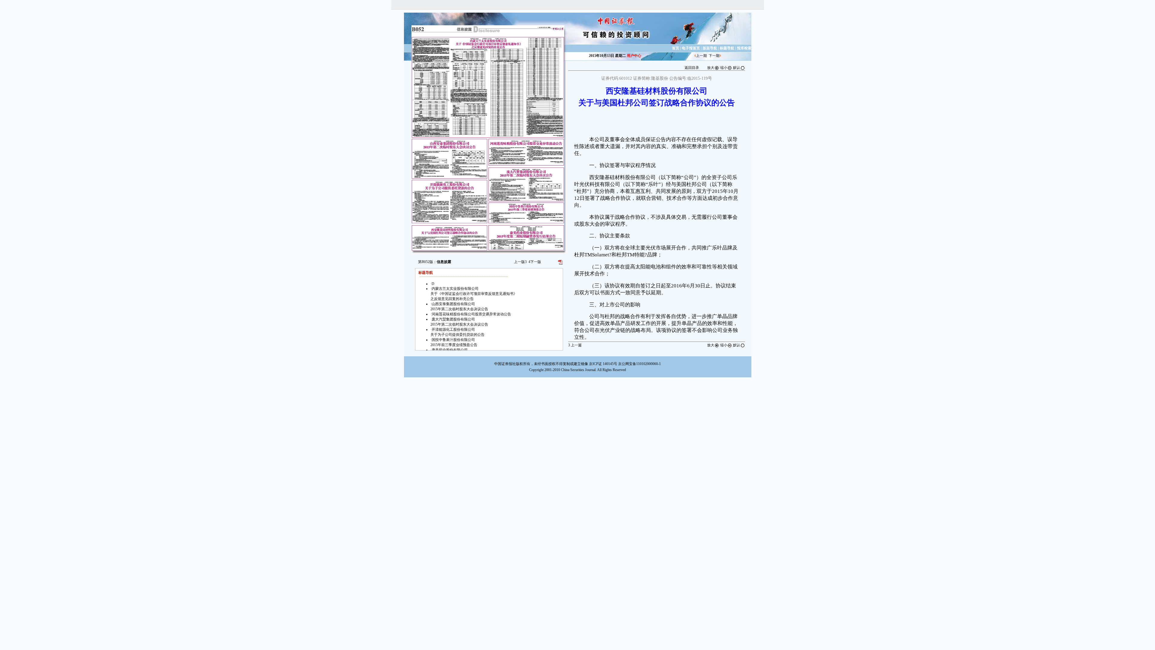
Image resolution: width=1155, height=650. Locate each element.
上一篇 (575, 345)
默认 (736, 68)
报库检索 (744, 48)
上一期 (701, 56)
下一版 (534, 262)
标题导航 (727, 48)
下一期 (714, 56)
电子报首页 (691, 48)
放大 (710, 68)
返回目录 (692, 68)
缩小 (723, 68)
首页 (675, 48)
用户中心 (634, 56)
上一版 (520, 262)
